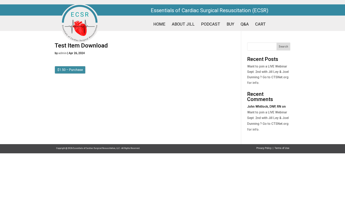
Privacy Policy (264, 148)
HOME (159, 25)
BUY (230, 25)
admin (62, 53)
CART (260, 25)
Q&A (245, 25)
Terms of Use (282, 148)
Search (283, 46)
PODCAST (210, 25)
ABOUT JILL (183, 25)
